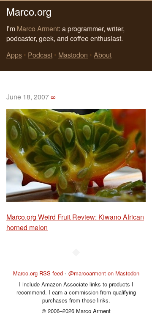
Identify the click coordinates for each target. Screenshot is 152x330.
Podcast (40, 55)
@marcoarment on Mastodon (103, 273)
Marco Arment (38, 28)
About (102, 55)
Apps (14, 55)
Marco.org (29, 11)
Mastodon (73, 55)
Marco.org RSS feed (38, 273)
